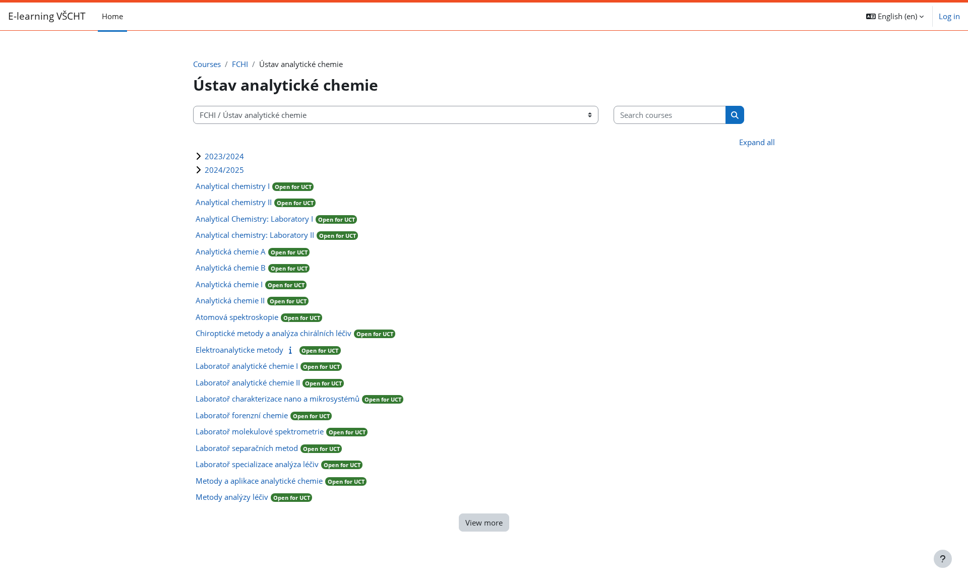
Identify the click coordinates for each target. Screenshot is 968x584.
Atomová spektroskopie (237, 317)
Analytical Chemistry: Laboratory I (254, 219)
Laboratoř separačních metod (247, 448)
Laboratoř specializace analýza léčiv (257, 464)
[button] (895, 16)
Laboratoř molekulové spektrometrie (260, 431)
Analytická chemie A (231, 251)
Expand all (757, 142)
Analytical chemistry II (234, 202)
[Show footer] (943, 559)
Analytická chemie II (230, 300)
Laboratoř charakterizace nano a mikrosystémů (277, 399)
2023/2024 (224, 156)
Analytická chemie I (229, 284)
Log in (949, 16)
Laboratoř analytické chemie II (248, 382)
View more (484, 522)
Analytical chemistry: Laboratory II (255, 235)
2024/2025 (224, 170)
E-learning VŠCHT (47, 16)
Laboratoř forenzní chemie (242, 415)
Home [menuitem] (112, 16)
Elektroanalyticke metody (239, 350)
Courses (207, 64)
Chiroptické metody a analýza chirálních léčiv (273, 333)
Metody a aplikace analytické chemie (259, 481)
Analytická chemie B (231, 268)
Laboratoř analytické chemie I (247, 366)
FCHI (240, 64)
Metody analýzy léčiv (232, 497)
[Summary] (292, 350)
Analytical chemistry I (233, 186)
